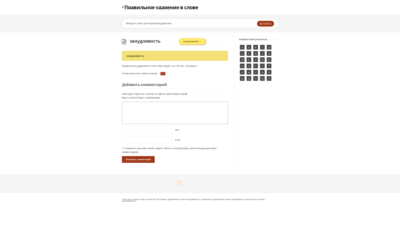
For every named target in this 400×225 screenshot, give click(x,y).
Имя (177, 129)
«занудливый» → (192, 41)
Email (177, 139)
